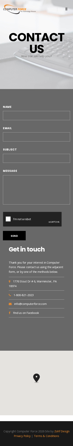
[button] (36, 378)
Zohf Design (62, 431)
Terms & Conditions (46, 436)
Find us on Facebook (26, 313)
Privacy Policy (22, 436)
